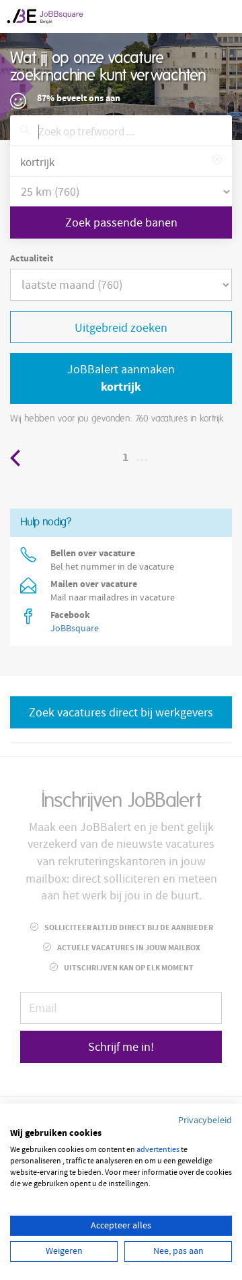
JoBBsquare (74, 629)
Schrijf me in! (121, 1047)
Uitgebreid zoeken (121, 328)
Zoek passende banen (121, 223)
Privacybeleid (205, 1120)
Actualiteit (31, 258)
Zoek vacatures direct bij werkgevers (121, 712)
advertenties (157, 1150)
